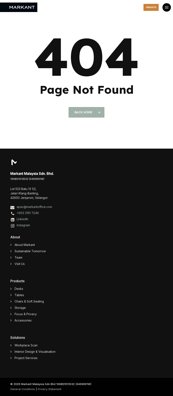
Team (18, 257)
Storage (20, 307)
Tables (19, 295)
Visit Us (20, 264)
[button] (166, 7)
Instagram (23, 225)
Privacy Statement (49, 389)
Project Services (26, 358)
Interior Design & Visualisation (35, 351)
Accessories (23, 320)
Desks (19, 288)
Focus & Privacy (26, 314)
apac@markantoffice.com (34, 207)
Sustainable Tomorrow (30, 251)
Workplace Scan (26, 345)
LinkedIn (22, 219)
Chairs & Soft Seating (29, 301)
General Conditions (22, 389)
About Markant (25, 245)
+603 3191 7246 (28, 213)
